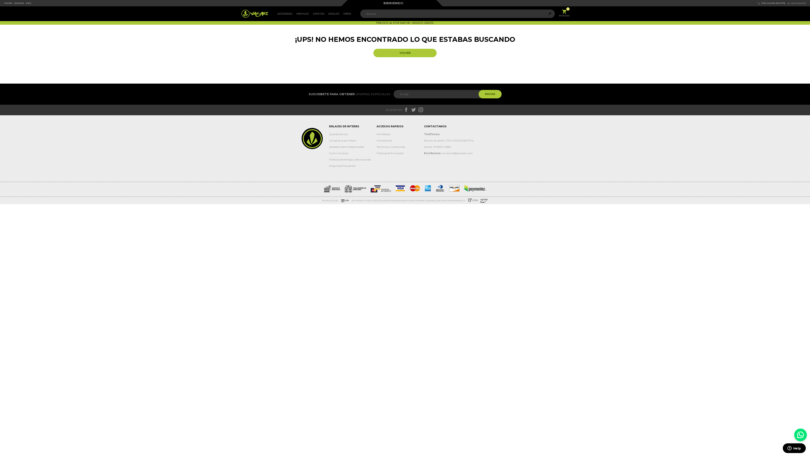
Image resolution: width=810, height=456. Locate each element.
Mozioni (19, 3)
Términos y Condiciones (391, 146)
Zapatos (318, 13)
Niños (347, 13)
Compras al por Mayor (342, 140)
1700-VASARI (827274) (771, 3)
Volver (405, 52)
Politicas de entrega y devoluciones (350, 159)
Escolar (333, 13)
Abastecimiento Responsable (346, 146)
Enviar (490, 94)
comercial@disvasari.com (448, 153)
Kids (28, 3)
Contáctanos (384, 140)
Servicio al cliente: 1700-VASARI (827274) (449, 140)
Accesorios (284, 13)
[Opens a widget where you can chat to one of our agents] (794, 448)
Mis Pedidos (383, 134)
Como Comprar (339, 153)
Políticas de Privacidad (390, 153)
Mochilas (302, 13)
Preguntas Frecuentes (342, 165)
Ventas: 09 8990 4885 (437, 146)
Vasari (8, 3)
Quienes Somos (338, 134)
